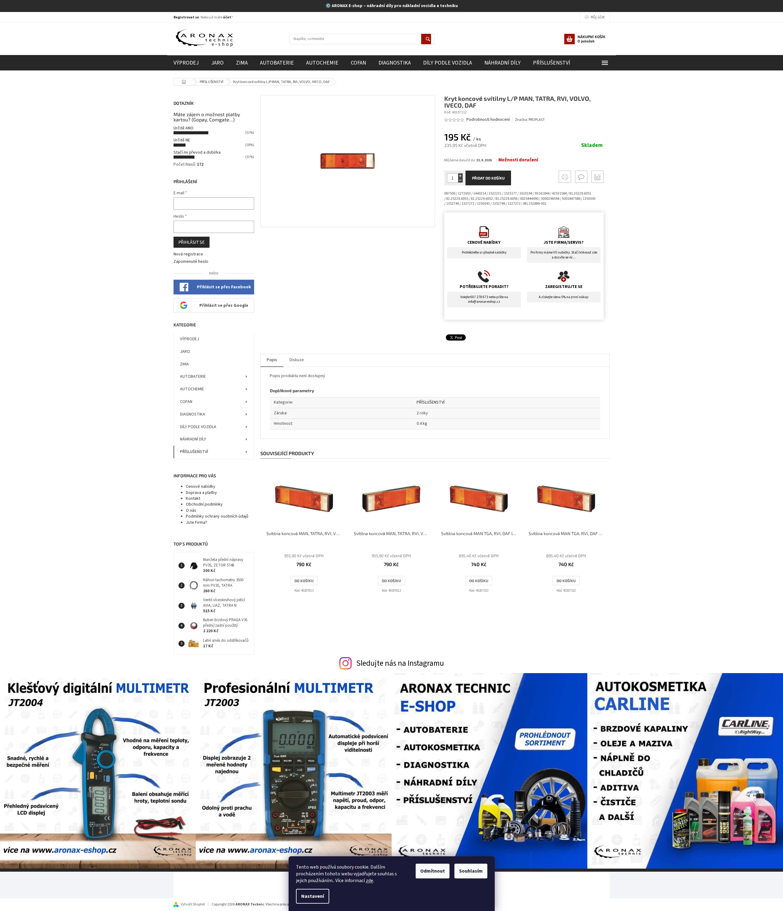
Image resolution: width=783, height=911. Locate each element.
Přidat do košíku (488, 178)
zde (369, 880)
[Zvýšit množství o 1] (460, 175)
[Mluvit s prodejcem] (581, 177)
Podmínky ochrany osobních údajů (217, 516)
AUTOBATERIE (193, 376)
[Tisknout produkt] (565, 177)
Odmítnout (432, 871)
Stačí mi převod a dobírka (197, 152)
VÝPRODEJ (189, 339)
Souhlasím (471, 871)
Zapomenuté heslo (191, 262)
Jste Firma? (196, 522)
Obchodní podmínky (204, 504)
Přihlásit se (191, 242)
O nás (191, 510)
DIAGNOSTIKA (192, 414)
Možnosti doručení (518, 160)
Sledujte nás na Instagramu (400, 663)
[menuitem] (186, 62)
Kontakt (193, 498)
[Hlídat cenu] (597, 177)
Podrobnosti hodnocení (488, 120)
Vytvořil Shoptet (193, 904)
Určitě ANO (184, 128)
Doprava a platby (201, 493)
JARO (185, 352)
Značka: (530, 119)
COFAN (186, 402)
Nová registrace (188, 254)
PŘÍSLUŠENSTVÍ (194, 452)
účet (227, 17)
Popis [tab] (272, 360)
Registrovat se (186, 17)
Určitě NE (182, 140)
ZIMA (184, 364)
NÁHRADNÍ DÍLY (193, 439)
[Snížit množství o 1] (460, 180)
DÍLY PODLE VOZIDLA (198, 427)
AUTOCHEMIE (192, 389)
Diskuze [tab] (297, 360)
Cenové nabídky (200, 486)
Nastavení (312, 896)
